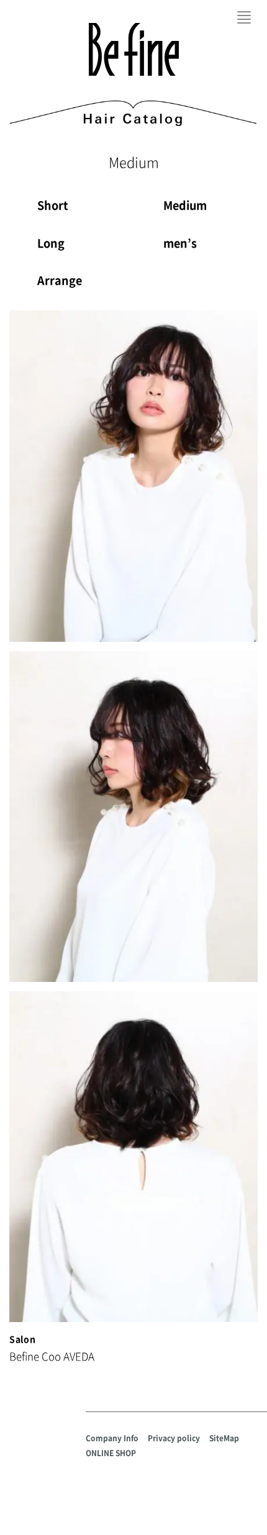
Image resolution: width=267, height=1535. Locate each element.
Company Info (112, 1438)
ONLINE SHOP (111, 1453)
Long (51, 243)
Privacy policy (174, 1438)
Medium (185, 205)
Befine (134, 49)
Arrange (59, 280)
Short (52, 205)
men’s (180, 243)
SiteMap (224, 1438)
